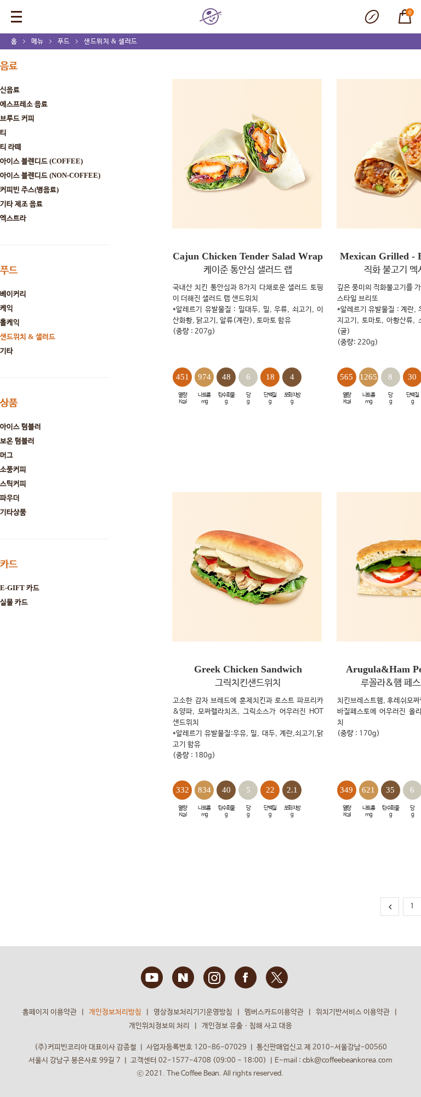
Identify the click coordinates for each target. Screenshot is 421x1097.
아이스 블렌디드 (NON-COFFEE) (50, 175)
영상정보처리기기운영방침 (192, 1012)
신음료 (10, 90)
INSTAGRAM (214, 977)
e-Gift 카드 (19, 588)
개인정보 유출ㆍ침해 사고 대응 (247, 1026)
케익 (6, 308)
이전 (389, 906)
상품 (9, 402)
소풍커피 (13, 469)
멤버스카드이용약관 (274, 1012)
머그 (6, 455)
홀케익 (10, 322)
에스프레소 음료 (24, 104)
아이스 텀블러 (20, 426)
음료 (9, 65)
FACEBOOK (246, 977)
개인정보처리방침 (115, 1012)
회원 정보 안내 (371, 16)
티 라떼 (10, 147)
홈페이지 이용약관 (49, 1012)
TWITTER (277, 977)
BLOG (183, 977)
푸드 (64, 41)
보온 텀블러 (17, 441)
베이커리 (13, 294)
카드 (9, 563)
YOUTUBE (152, 977)
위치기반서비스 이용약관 (353, 1012)
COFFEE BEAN (210, 16)
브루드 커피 (17, 118)
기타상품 (13, 512)
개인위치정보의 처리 (159, 1026)
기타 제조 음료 (21, 204)
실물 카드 (14, 602)
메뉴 (37, 41)
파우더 (10, 498)
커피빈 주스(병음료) (29, 189)
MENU (16, 16)
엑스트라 (13, 218)
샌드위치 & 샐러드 (111, 41)
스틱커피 (13, 483)
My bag (400, 11)
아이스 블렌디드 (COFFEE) (41, 161)
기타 (6, 351)
